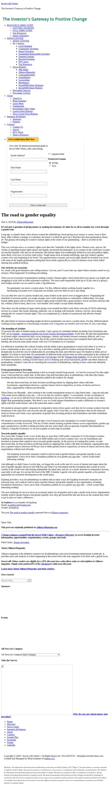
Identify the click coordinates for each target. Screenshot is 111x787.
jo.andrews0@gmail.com (19, 505)
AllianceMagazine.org (47, 527)
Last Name (16, 179)
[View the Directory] (14, 535)
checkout (45, 564)
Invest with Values (9, 3)
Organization (17, 191)
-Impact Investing (21, 542)
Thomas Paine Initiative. (76, 357)
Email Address (18, 155)
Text (54, 166)
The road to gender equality (22, 512)
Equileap (5, 398)
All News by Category (11, 654)
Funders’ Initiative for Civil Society (41, 357)
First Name (16, 167)
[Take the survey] (37, 714)
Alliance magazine (59, 512)
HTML (55, 163)
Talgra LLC (49, 758)
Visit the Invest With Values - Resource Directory (51, 535)
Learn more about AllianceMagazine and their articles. (28, 569)
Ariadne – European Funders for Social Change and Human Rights (43, 334)
